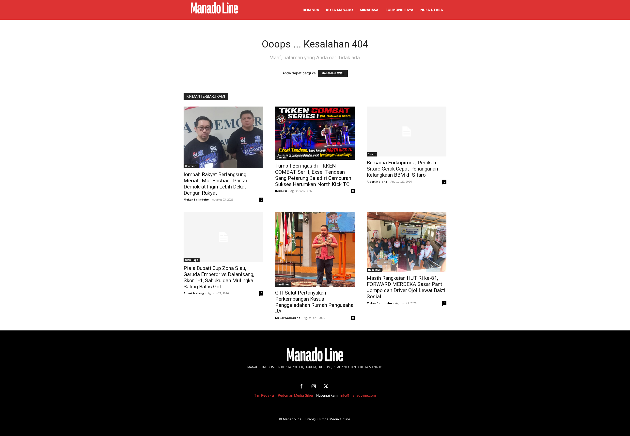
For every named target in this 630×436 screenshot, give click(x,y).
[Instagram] (313, 386)
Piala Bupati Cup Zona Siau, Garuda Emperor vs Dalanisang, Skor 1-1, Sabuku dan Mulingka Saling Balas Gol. (219, 277)
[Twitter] (326, 386)
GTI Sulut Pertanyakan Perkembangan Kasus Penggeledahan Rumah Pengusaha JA (314, 302)
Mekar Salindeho (196, 199)
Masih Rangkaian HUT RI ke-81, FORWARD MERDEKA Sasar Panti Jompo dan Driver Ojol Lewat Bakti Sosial (406, 287)
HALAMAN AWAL (333, 73)
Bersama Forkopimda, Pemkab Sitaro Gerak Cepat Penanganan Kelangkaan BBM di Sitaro (402, 169)
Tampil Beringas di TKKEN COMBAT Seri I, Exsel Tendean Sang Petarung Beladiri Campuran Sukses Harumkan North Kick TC (313, 175)
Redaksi (281, 191)
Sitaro (372, 154)
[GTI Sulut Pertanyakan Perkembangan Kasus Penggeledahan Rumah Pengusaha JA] (315, 249)
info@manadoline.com (358, 395)
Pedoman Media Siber (295, 395)
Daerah (281, 157)
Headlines (191, 166)
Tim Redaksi (264, 395)
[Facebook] (301, 386)
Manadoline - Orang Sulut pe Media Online (316, 419)
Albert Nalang (377, 181)
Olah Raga (191, 260)
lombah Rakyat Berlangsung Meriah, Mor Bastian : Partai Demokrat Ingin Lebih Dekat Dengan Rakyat (215, 183)
